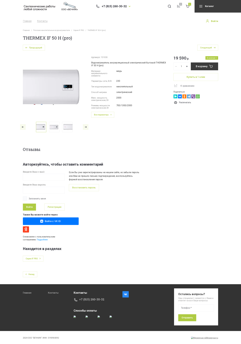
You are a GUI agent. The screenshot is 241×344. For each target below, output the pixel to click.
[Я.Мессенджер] (175, 96)
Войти (29, 207)
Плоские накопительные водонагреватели (51, 30)
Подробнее (42, 239)
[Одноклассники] (184, 96)
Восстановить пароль (84, 187)
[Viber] (193, 96)
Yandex (26, 229)
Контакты (42, 21)
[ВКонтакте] (180, 96)
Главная (27, 21)
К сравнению (187, 86)
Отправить (187, 317)
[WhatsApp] (198, 96)
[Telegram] (189, 96)
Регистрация (54, 207)
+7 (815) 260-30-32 (114, 6)
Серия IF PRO (78, 30)
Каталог (209, 6)
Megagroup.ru (212, 338)
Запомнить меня (37, 198)
